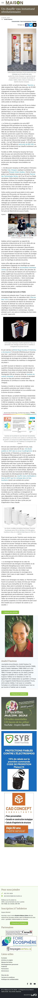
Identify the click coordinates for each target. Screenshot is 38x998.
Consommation (16, 21)
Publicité (4, 966)
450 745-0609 (8, 893)
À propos (4, 958)
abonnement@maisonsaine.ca (13, 896)
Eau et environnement (26, 21)
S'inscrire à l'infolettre (19, 694)
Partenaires (5, 968)
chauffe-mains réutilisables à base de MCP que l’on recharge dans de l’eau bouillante (18, 478)
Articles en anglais (7, 960)
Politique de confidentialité (9, 979)
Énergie (34, 21)
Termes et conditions (8, 977)
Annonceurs (5, 971)
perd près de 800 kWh (26, 144)
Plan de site (5, 975)
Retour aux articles (10, 612)
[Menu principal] (2, 2)
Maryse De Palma (6, 962)
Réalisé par (27, 994)
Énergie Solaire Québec (17, 172)
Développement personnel (9, 964)
